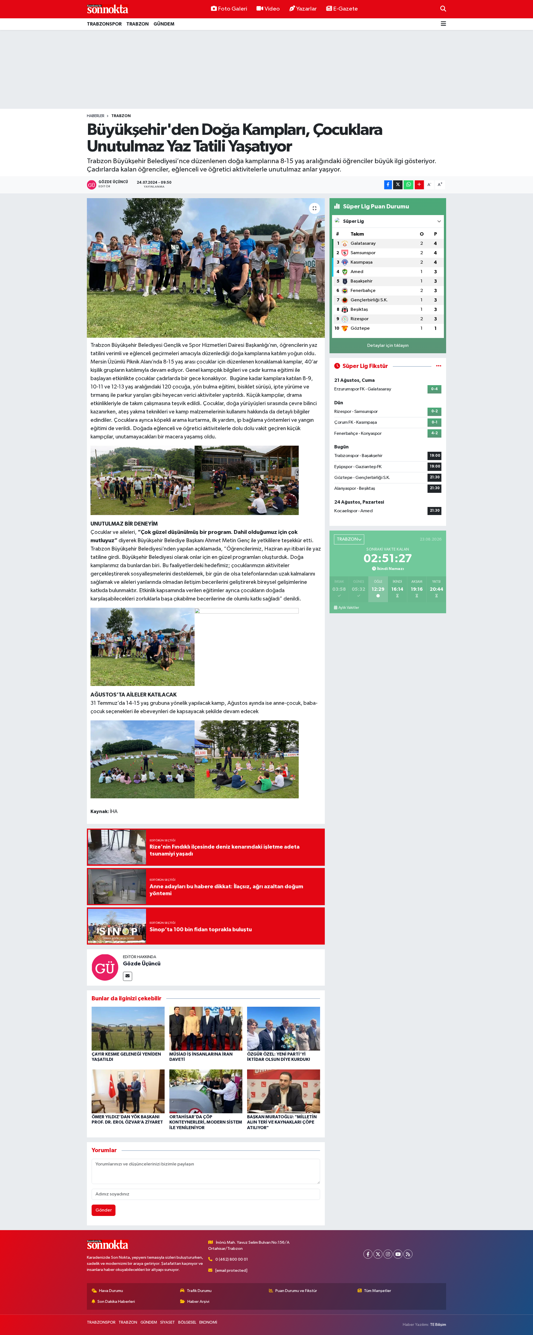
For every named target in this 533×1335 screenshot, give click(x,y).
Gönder (103, 1210)
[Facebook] (368, 1254)
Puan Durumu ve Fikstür (296, 1291)
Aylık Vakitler (348, 608)
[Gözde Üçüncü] (105, 967)
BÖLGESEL (187, 1322)
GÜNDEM (164, 24)
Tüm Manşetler (377, 1291)
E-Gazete (345, 9)
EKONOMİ (208, 1322)
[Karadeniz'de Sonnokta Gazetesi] (108, 9)
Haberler (95, 116)
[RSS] (408, 1254)
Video (272, 9)
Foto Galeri (232, 9)
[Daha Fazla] (419, 185)
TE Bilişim (438, 1325)
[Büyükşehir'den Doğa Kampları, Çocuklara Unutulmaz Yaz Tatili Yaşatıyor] (206, 267)
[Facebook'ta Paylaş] (388, 185)
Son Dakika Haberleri (116, 1301)
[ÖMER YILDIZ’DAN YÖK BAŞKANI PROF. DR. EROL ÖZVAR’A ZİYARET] (128, 1091)
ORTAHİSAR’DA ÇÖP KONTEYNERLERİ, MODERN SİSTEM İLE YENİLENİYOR (205, 1122)
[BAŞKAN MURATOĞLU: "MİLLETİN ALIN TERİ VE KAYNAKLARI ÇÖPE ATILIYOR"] (283, 1091)
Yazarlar (306, 9)
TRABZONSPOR (104, 24)
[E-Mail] (127, 976)
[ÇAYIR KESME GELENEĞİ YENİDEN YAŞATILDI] (128, 1028)
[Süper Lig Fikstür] (438, 366)
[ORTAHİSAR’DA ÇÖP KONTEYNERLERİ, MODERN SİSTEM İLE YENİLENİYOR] (205, 1091)
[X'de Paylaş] (398, 185)
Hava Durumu (111, 1291)
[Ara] (443, 9)
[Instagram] (388, 1254)
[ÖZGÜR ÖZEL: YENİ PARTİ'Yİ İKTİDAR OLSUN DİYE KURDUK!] (283, 1028)
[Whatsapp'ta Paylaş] (408, 185)
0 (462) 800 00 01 (231, 1259)
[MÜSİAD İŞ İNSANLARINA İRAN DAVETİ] (205, 1028)
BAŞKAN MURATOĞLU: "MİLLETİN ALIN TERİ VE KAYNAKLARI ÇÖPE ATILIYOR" (282, 1122)
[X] (378, 1254)
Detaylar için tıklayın (388, 345)
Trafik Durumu (199, 1291)
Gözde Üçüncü (141, 963)
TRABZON (137, 24)
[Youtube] (398, 1254)
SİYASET (167, 1322)
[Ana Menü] (443, 24)
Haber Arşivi (198, 1301)
